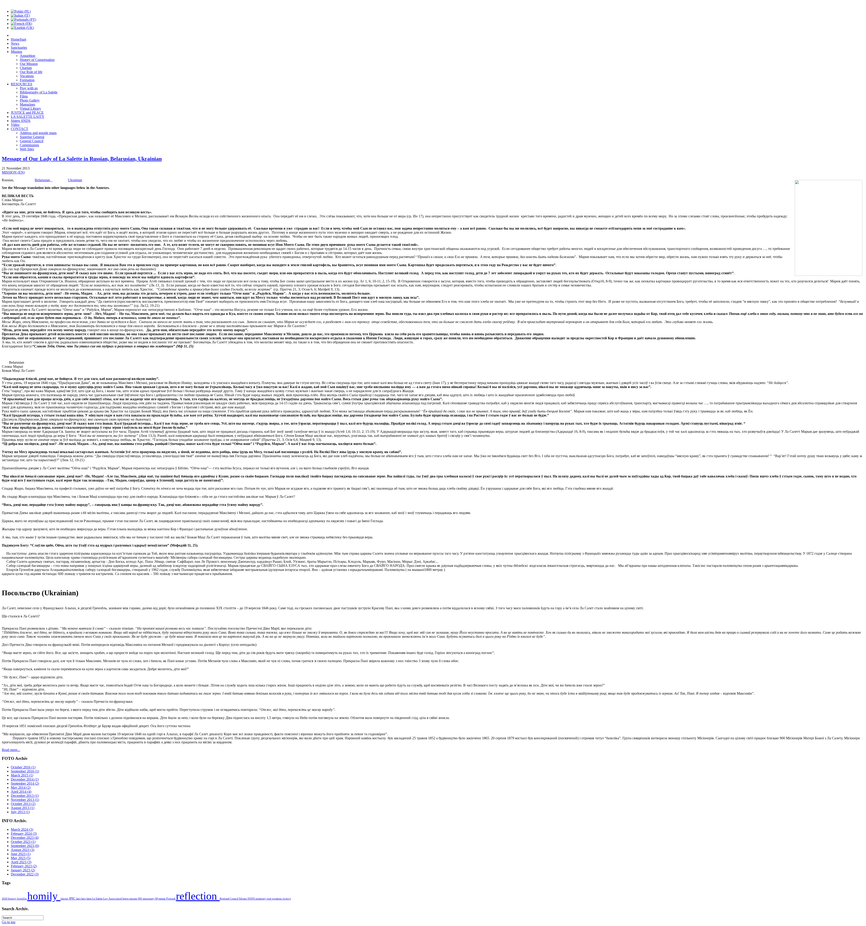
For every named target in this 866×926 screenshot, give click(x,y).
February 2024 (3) (24, 833)
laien (89, 898)
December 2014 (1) (25, 779)
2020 (5, 898)
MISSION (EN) (13, 172)
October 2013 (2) (23, 804)
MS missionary (146, 898)
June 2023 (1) (20, 854)
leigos (125, 898)
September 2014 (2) (25, 783)
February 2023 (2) (24, 866)
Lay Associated (112, 898)
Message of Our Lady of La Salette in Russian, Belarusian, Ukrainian (82, 159)
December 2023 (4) (25, 838)
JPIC (72, 898)
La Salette (97, 898)
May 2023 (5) (20, 858)
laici (78, 898)
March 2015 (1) (22, 775)
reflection (198, 896)
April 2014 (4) (21, 791)
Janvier (64, 898)
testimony (261, 898)
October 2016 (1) (23, 767)
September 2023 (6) (25, 846)
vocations (277, 898)
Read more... (11, 750)
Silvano (243, 898)
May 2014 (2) (20, 787)
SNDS (252, 898)
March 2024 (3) (22, 829)
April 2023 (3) (21, 862)
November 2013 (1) (25, 800)
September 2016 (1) (25, 771)
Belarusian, (44, 180)
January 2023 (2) (23, 870)
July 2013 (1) (20, 812)
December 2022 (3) (25, 874)
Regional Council (229, 898)
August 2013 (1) (22, 808)
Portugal (171, 898)
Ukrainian (75, 180)
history (12, 898)
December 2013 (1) (25, 796)
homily (43, 896)
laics (84, 898)
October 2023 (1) (23, 842)
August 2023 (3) (22, 850)
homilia (22, 898)
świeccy (287, 898)
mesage (133, 898)
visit (269, 898)
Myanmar (160, 898)
